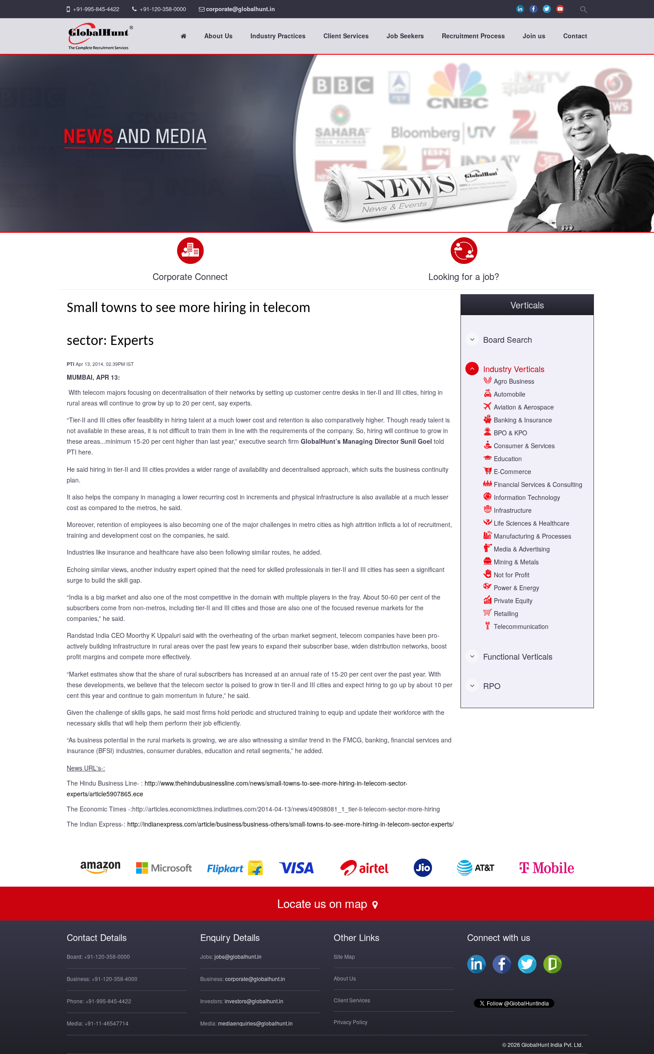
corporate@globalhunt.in (240, 8)
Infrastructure (512, 510)
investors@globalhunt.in (254, 1001)
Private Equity (512, 600)
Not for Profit (510, 574)
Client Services (346, 35)
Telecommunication (520, 626)
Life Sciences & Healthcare (530, 523)
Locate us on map (323, 903)
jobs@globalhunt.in (238, 956)
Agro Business (513, 381)
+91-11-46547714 (107, 1023)
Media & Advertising (521, 548)
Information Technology (526, 497)
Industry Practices (278, 35)
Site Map (344, 956)
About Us (218, 35)
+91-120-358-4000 (114, 978)
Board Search (507, 339)
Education (507, 458)
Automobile (508, 393)
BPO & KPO (509, 432)
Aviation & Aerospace (523, 406)
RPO (492, 685)
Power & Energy (515, 587)
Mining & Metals (515, 561)
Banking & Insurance (522, 419)
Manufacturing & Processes (531, 535)
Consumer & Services (523, 445)
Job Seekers (405, 35)
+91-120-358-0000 (163, 8)
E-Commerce (511, 471)
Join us (534, 35)
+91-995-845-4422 (96, 8)
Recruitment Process (473, 35)
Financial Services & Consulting (537, 484)
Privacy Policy (350, 1022)
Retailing (505, 613)
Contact (575, 35)
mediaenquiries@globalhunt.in (255, 1023)
